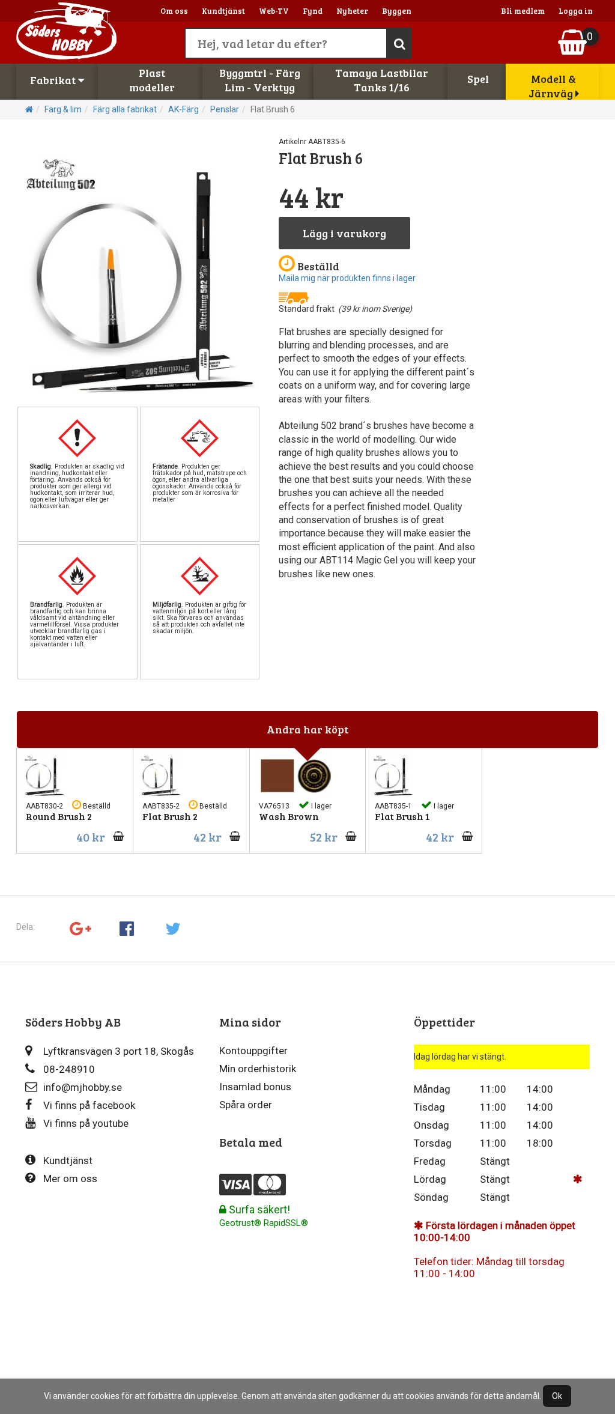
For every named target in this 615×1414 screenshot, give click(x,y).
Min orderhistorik (257, 1069)
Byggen (396, 10)
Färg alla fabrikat (125, 109)
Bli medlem (523, 10)
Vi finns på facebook (89, 1105)
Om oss (174, 10)
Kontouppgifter (253, 1051)
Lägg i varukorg (344, 233)
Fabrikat (54, 80)
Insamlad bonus (255, 1087)
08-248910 (69, 1069)
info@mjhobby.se (82, 1087)
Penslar (224, 109)
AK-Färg (183, 109)
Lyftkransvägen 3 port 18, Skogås (118, 1051)
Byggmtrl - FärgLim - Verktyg (259, 79)
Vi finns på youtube (86, 1123)
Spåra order (245, 1105)
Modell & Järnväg (553, 85)
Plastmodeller (152, 79)
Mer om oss (70, 1179)
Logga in (576, 10)
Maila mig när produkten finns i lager (347, 278)
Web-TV (274, 10)
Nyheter (352, 10)
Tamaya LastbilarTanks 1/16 (381, 79)
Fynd (313, 10)
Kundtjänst (223, 10)
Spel (478, 78)
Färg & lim (63, 109)
